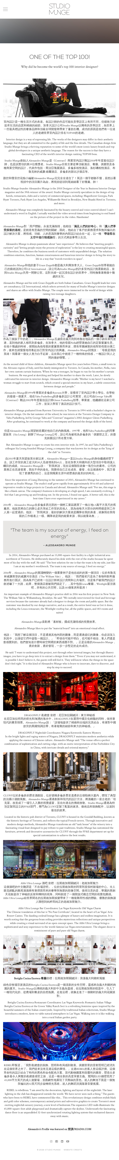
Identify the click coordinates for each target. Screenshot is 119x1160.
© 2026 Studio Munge (49, 1150)
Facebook (56, 1141)
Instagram (51, 1141)
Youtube (68, 1141)
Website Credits (73, 1150)
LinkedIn (62, 1141)
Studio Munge (59, 14)
